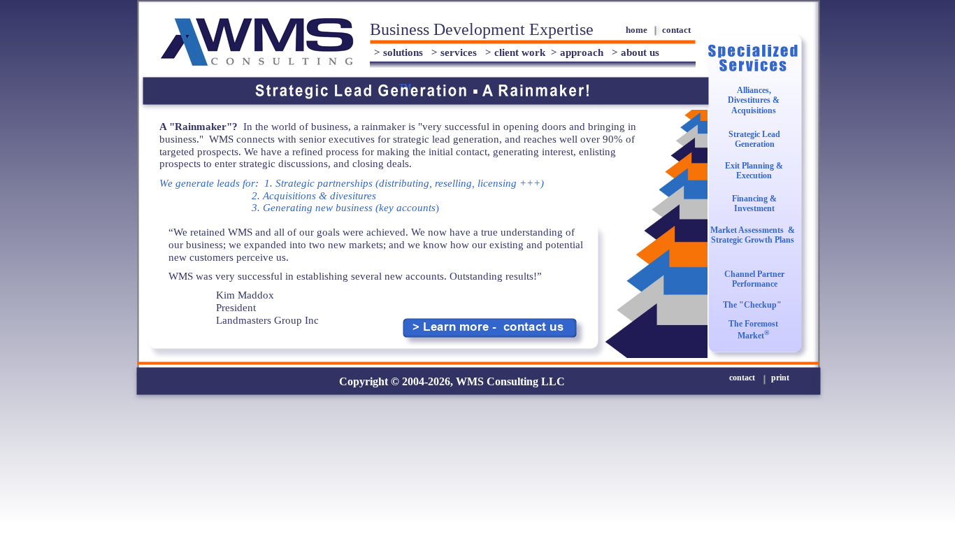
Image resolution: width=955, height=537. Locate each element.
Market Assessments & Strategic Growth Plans (752, 235)
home (636, 29)
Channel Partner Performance (754, 279)
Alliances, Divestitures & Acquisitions (754, 100)
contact (676, 29)
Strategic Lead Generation (754, 139)
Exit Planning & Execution (754, 170)
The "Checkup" (752, 305)
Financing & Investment (754, 203)
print (780, 377)
